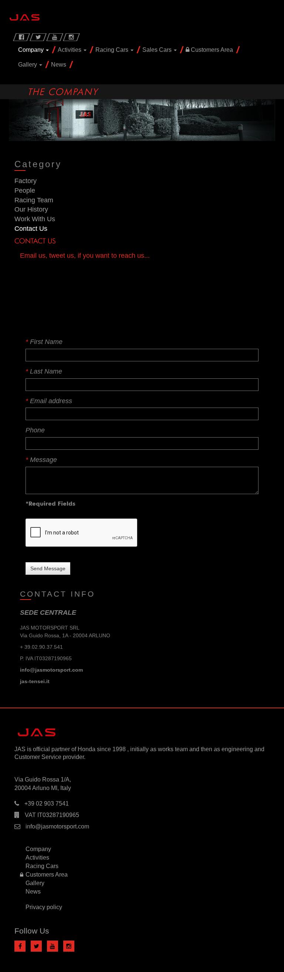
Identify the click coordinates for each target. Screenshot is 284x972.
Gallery (28, 64)
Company (31, 50)
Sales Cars (157, 50)
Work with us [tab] (34, 219)
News (58, 64)
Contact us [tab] (30, 228)
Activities (70, 50)
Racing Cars (112, 50)
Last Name (44, 371)
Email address (49, 401)
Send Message (47, 568)
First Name (44, 341)
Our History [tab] (31, 209)
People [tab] (24, 190)
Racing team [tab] (33, 200)
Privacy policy (44, 907)
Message (41, 459)
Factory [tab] (25, 181)
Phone (35, 430)
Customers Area (211, 50)
